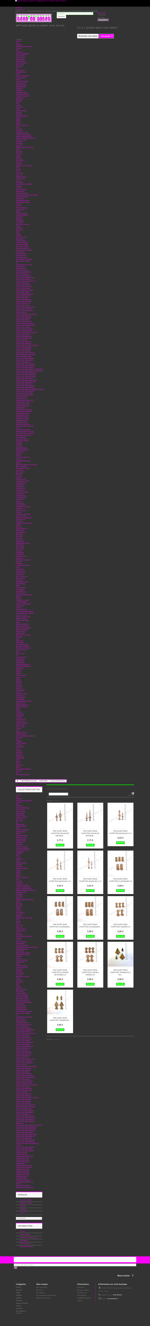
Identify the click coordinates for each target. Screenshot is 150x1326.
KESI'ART (19, 596)
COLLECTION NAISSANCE (24, 331)
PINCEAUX (19, 217)
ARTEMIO (19, 453)
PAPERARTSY (20, 661)
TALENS (18, 729)
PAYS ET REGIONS (22, 274)
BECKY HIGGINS (21, 466)
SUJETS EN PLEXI (22, 397)
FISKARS (19, 562)
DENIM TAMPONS (21, 529)
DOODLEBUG (20, 541)
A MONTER (19, 107)
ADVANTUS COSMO (22, 441)
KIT (17, 263)
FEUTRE (18, 206)
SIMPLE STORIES (21, 707)
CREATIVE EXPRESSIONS (24, 523)
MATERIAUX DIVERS (22, 224)
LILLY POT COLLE (21, 615)
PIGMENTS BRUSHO (22, 94)
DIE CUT (18, 428)
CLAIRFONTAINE (21, 496)
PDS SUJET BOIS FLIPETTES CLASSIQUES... (60, 925)
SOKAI (18, 710)
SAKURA (18, 685)
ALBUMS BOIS (20, 408)
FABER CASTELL (21, 556)
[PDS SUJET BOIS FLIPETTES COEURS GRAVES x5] (90, 954)
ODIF (17, 652)
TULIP (18, 749)
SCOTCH (18, 692)
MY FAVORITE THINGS (23, 648)
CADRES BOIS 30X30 (22, 404)
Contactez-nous (20, 9)
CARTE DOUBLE (21, 241)
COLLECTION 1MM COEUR (24, 378)
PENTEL (18, 674)
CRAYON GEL (20, 210)
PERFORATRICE (21, 72)
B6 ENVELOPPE (21, 255)
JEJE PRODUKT (21, 587)
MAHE (18, 622)
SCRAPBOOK (20, 221)
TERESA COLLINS (21, 732)
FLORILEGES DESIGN (23, 565)
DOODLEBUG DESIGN (23, 543)
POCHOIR (19, 114)
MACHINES (19, 182)
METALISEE (19, 239)
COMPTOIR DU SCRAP (23, 507)
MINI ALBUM (20, 59)
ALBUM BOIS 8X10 (22, 197)
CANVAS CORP (21, 479)
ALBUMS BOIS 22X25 (22, 415)
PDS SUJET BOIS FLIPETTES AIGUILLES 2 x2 (60, 880)
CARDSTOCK (20, 485)
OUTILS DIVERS (21, 189)
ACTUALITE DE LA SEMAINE (25, 433)
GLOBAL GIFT (20, 571)
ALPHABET (19, 142)
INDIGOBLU (19, 580)
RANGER (19, 681)
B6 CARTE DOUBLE (22, 244)
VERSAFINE (20, 756)
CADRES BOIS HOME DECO (25, 400)
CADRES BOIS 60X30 (22, 406)
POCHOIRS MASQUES (23, 424)
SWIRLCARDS (20, 725)
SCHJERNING (20, 690)
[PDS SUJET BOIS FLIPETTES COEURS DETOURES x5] (60, 954)
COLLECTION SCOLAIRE (23, 301)
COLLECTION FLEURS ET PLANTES (27, 345)
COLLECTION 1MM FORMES (25, 360)
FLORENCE (19, 563)
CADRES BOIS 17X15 (22, 402)
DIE (17, 68)
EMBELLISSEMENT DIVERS (25, 147)
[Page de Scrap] (34, 18)
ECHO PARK (20, 549)
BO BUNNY (19, 470)
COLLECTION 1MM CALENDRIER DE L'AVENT (30, 389)
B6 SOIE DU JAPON (22, 248)
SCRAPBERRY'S (21, 697)
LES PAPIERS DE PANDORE (25, 613)
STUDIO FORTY (21, 719)
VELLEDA (19, 754)
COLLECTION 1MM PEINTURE (25, 365)
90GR (17, 232)
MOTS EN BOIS (21, 268)
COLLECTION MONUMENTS (24, 294)
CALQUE (18, 235)
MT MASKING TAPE (22, 644)
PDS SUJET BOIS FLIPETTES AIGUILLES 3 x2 (120, 832)
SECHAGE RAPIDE (22, 81)
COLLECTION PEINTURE (23, 321)
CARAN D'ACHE (21, 483)
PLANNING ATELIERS (22, 774)
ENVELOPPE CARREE (23, 261)
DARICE (18, 525)
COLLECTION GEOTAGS (23, 276)
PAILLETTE (19, 131)
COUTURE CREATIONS (23, 514)
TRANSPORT (20, 199)
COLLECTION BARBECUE (24, 336)
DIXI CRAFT (19, 536)
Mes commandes (41, 1287)
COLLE (18, 171)
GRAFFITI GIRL (21, 573)
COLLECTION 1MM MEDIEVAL (25, 387)
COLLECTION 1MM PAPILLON (25, 364)
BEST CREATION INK (22, 468)
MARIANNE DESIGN (22, 624)
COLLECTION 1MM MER (23, 384)
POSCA (18, 677)
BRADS (18, 122)
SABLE (18, 156)
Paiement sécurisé (25, 1243)
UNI (17, 43)
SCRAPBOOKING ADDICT (24, 701)
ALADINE (19, 442)
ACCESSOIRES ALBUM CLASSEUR (27, 195)
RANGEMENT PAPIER (23, 200)
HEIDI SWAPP (20, 578)
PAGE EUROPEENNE (22, 54)
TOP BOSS (19, 745)
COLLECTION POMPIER (23, 318)
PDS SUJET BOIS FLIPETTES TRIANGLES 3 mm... (120, 972)
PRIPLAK (19, 48)
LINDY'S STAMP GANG (23, 617)
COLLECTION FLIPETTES (24, 287)
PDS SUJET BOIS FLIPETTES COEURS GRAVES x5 (90, 972)
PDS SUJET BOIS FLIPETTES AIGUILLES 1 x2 (90, 880)
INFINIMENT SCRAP (22, 582)
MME (17, 639)
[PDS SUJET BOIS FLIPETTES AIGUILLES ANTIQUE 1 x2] (90, 815)
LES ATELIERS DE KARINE (24, 611)
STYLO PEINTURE (21, 208)
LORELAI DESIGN (21, 618)
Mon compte (42, 1284)
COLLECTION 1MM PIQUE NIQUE (26, 380)
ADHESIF (19, 219)
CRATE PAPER (20, 519)
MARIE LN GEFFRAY (22, 626)
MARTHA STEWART (22, 630)
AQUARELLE (20, 98)
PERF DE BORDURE (22, 76)
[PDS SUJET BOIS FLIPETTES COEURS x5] (120, 909)
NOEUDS (19, 155)
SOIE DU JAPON (21, 237)
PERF (17, 74)
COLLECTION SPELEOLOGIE (25, 307)
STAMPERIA (20, 716)
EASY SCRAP (20, 547)
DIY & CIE (19, 538)
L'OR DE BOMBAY (21, 602)
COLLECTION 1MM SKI (23, 362)
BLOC (17, 50)
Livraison (22, 1231)
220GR (18, 233)
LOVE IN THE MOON (22, 620)
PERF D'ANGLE (21, 78)
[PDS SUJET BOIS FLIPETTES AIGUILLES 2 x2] (60, 863)
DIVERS (18, 169)
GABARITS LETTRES (22, 419)
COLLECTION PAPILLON (23, 316)
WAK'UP (18, 762)
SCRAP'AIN (19, 696)
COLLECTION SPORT (22, 320)
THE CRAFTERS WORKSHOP (25, 736)
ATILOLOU (19, 459)
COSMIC (18, 512)
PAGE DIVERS (20, 61)
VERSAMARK (20, 758)
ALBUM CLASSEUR (22, 193)
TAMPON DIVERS (21, 111)
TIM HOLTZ (19, 738)
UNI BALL (19, 751)
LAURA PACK (20, 606)
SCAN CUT (19, 688)
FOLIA (18, 567)
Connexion (18, 7)
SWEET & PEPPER (22, 723)
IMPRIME (19, 45)
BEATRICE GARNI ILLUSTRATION (26, 464)
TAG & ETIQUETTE (22, 125)
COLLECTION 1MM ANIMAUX (25, 358)
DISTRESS (19, 534)
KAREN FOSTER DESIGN (24, 595)
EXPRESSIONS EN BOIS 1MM (25, 354)
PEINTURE (19, 90)
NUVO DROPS (20, 160)
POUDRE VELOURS (22, 133)
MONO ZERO (20, 642)
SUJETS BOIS (20, 266)
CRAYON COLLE (21, 177)
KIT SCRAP (19, 222)
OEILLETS (19, 145)
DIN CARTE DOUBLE (22, 246)
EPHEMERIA (20, 552)
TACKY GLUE (20, 727)
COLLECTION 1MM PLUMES (25, 367)
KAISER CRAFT (21, 593)
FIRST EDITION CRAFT (23, 560)
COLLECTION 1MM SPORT (24, 393)
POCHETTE (19, 52)
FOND (18, 109)
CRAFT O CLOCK (21, 516)
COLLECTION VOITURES (24, 309)
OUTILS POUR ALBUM (23, 430)
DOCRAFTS (19, 540)
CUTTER (18, 188)
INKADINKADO (20, 584)
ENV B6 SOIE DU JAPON (24, 259)
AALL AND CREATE (22, 439)
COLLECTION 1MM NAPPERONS (26, 373)
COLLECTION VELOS (22, 305)
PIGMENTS (19, 89)
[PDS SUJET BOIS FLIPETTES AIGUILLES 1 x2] (90, 863)
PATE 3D (18, 158)
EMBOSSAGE (20, 70)
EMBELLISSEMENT (22, 116)
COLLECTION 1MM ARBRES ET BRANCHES (29, 369)
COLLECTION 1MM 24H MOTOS (26, 375)
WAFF (18, 760)
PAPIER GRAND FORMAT (24, 46)
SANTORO (19, 686)
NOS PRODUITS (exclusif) (24, 265)
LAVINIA (18, 607)
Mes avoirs (39, 1290)
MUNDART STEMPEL (22, 646)
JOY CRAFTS (20, 589)
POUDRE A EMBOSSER (23, 134)
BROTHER (19, 474)
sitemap (79, 1300)
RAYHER (18, 683)
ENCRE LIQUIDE (21, 85)
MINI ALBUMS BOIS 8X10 (24, 409)
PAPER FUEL (20, 659)
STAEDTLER (20, 714)
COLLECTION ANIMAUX (23, 279)
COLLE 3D (19, 175)
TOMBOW (19, 741)
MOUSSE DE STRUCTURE (24, 166)
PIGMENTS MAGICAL (22, 96)
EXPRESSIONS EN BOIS (24, 272)
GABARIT (19, 112)
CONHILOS (19, 508)
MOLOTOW (19, 641)
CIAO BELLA (20, 494)
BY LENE (19, 475)
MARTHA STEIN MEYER (23, 628)
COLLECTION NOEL (22, 298)
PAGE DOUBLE (20, 57)
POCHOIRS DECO (21, 422)
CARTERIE (19, 228)
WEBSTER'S (20, 765)
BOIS (17, 103)
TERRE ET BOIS (21, 734)
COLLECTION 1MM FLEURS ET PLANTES (29, 371)
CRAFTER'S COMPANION (24, 518)
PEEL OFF (19, 153)
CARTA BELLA (20, 488)
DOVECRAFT (20, 545)
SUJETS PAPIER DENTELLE (25, 426)
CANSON (19, 477)
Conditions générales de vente (28, 1237)
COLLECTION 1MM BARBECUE (25, 382)
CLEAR (18, 105)
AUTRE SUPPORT (21, 63)
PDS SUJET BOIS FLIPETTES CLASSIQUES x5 (120, 880)
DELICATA (19, 527)
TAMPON (19, 101)
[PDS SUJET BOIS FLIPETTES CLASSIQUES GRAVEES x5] (90, 909)
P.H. (17, 655)
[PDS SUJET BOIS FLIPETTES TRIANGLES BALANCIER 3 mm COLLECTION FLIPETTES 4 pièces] (60, 1002)
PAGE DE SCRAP (21, 657)
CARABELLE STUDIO (22, 481)
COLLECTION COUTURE (23, 349)
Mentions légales (24, 1234)
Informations (25, 1226)
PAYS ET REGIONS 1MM (23, 356)
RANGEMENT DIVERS (23, 202)
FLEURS (18, 118)
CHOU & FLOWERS (22, 492)
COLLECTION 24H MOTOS (24, 329)
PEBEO (18, 672)
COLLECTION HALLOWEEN (24, 290)
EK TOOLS (19, 551)
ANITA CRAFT (20, 452)
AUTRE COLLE (20, 178)
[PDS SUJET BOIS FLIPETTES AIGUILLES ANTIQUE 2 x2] (60, 815)
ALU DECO (19, 446)
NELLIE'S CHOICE (21, 650)
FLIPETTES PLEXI (21, 398)
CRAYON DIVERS (21, 213)
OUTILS (18, 180)
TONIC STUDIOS (21, 743)
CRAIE (18, 211)
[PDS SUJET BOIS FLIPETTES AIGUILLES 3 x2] (120, 815)
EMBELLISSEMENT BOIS (24, 136)
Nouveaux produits (83, 1290)
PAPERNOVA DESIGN (22, 664)
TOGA (18, 740)
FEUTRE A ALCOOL (22, 215)
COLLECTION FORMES (23, 288)
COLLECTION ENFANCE (23, 285)
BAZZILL (18, 463)
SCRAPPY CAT (20, 703)
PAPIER (18, 41)
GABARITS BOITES (22, 420)
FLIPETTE (19, 162)
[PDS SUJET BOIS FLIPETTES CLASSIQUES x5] (120, 863)
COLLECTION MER (22, 340)
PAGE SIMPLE (20, 56)
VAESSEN (19, 752)
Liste (133, 795)
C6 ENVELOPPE (21, 254)
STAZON (18, 718)
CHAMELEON (20, 490)
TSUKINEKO (20, 747)
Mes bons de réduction (43, 1298)
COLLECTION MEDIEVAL (23, 343)
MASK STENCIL (21, 631)
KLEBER (18, 598)
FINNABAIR (19, 558)
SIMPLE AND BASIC (22, 705)
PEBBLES (19, 670)
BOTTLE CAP (20, 472)
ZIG (17, 773)
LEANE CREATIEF (21, 609)
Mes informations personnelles (46, 1295)
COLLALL (19, 501)
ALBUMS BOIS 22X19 (22, 413)
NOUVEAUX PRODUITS (23, 435)
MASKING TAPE (21, 140)
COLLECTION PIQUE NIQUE (24, 323)
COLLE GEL (19, 173)
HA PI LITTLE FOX (21, 576)
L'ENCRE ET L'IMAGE (22, 600)
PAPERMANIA (20, 663)
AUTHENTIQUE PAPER (23, 461)
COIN (17, 127)
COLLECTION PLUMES (23, 327)
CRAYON (18, 204)
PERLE (18, 149)
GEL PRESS (20, 569)
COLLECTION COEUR (22, 334)
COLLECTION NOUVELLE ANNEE (26, 314)
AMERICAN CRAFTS (22, 450)
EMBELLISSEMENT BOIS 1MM (25, 138)
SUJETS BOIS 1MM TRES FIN (25, 353)
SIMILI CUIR (19, 65)
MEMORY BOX (20, 633)
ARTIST (18, 455)
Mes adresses (40, 1293)
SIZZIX (18, 708)
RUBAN (18, 120)
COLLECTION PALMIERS (23, 299)
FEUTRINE (19, 144)
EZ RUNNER (20, 554)
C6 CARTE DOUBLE (22, 243)
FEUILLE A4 (19, 230)
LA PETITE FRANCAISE (23, 604)
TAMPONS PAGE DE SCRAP (25, 431)
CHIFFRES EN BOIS (22, 270)
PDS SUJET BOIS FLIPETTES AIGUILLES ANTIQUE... (60, 833)
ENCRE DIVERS (21, 87)
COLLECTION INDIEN (22, 292)
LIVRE (18, 226)
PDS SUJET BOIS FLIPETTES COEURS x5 (120, 925)
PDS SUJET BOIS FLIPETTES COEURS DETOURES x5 (60, 972)
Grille (129, 795)
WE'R (17, 763)
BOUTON (19, 151)
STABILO (19, 712)
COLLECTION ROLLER (23, 303)
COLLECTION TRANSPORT (24, 310)
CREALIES (19, 521)
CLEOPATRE (20, 499)
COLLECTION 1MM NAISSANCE (26, 376)
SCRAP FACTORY (21, 694)
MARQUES (22, 1194)
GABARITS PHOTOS (22, 417)
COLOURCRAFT (21, 505)
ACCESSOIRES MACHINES (24, 184)
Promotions (81, 1287)
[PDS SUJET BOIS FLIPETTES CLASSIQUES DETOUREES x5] (60, 909)
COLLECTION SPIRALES (23, 342)
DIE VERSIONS (21, 532)
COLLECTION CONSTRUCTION (25, 281)
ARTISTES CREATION (23, 457)
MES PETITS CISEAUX (23, 635)
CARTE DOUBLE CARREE (24, 250)
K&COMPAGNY (20, 591)
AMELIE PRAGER (21, 448)
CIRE (17, 167)
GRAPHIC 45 (20, 574)
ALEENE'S (19, 444)
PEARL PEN (19, 668)
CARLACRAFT (20, 486)
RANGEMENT (20, 191)
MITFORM (19, 637)
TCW (17, 730)
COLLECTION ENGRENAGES (25, 277)
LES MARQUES (21, 437)
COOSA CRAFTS (21, 510)
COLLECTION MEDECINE (24, 338)
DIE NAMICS (20, 530)
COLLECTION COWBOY (23, 351)
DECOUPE (19, 67)
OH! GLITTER (20, 653)
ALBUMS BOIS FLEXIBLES (24, 411)
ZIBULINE (19, 771)
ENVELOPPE (20, 252)
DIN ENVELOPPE (21, 257)
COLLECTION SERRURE (23, 347)
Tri (47, 794)
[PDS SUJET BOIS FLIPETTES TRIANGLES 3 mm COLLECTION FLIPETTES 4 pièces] (120, 954)
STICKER (19, 129)
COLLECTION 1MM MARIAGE (25, 391)
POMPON (19, 164)
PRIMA (18, 679)
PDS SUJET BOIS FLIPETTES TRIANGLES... (60, 1019)
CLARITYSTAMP (21, 497)
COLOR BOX (20, 503)
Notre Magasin (23, 1240)
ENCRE (18, 79)
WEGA (18, 767)
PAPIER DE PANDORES (23, 666)
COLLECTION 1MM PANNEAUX (25, 386)
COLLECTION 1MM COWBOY (25, 395)
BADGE (18, 123)
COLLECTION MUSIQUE (23, 296)
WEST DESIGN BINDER (23, 769)
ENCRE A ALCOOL (21, 92)
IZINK (17, 585)
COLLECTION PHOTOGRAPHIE (25, 325)
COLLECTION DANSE (22, 283)
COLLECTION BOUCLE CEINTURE (26, 332)
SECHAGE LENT (21, 83)
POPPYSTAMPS (21, 675)
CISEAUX (19, 186)
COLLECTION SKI (21, 312)
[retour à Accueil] (17, 781)
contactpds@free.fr (112, 1298)
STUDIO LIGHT (20, 721)
